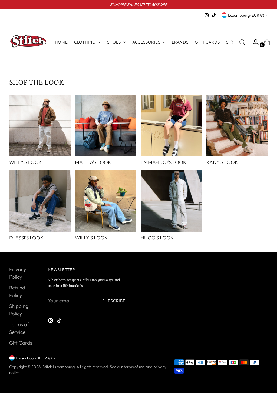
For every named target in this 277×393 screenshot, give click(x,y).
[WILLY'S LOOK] (40, 125)
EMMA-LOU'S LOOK (163, 162)
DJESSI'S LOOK (26, 237)
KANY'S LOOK (222, 162)
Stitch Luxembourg (58, 366)
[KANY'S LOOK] (237, 125)
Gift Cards (20, 342)
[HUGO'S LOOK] (171, 201)
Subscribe (114, 300)
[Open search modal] (242, 42)
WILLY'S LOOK (25, 162)
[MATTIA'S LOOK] (105, 125)
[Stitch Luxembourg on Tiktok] (213, 15)
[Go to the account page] (253, 42)
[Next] (232, 42)
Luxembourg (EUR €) (246, 15)
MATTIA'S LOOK (93, 162)
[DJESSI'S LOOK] (40, 201)
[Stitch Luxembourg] (28, 42)
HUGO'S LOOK (157, 237)
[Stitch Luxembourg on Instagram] (206, 15)
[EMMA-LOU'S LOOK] (171, 125)
